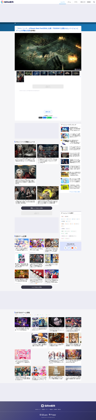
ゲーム (69, 2)
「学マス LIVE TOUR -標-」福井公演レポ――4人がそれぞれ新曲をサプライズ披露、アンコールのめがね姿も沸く (22, 328)
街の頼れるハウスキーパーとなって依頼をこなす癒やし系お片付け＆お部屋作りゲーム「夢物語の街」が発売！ (56, 344)
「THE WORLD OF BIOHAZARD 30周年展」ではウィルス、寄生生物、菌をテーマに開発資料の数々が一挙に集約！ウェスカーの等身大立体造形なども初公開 (36, 265)
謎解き (63, 223)
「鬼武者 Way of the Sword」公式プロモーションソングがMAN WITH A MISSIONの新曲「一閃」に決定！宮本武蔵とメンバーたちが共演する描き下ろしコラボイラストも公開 (51, 250)
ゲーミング (68, 221)
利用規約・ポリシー (45, 409)
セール (63, 238)
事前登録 (66, 216)
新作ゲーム (17, 314)
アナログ (74, 219)
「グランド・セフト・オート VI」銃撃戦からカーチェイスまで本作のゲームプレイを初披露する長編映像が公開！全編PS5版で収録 (73, 378)
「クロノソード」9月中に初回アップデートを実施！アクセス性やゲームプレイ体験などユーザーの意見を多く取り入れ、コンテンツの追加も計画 (25, 160)
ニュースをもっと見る (37, 287)
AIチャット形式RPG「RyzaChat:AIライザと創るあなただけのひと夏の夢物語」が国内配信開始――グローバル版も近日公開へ (73, 344)
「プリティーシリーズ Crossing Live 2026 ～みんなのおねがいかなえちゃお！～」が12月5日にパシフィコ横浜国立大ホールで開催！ (22, 362)
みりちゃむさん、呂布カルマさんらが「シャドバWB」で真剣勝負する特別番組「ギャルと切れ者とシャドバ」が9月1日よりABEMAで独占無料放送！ (51, 281)
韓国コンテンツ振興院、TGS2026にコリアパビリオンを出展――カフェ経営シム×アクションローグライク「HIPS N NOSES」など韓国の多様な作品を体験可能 (73, 329)
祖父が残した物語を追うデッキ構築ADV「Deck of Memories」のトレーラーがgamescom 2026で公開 (21, 280)
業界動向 (63, 228)
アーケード (69, 219)
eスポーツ (68, 228)
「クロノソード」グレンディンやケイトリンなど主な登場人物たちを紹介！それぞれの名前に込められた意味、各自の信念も (25, 202)
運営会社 (59, 409)
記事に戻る (48, 111)
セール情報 (22, 314)
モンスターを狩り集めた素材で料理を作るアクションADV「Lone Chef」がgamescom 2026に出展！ (73, 361)
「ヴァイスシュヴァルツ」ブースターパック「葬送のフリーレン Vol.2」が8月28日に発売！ (51, 264)
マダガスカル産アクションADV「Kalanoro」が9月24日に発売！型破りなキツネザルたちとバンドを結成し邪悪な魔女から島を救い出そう (22, 378)
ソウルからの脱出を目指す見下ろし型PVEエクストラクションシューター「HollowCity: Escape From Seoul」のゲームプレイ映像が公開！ (56, 329)
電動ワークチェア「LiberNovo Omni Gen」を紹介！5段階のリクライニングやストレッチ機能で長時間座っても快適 (56, 377)
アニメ (63, 226)
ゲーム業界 (36, 314)
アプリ (75, 2)
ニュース (63, 2)
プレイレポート (67, 231)
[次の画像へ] (48, 52)
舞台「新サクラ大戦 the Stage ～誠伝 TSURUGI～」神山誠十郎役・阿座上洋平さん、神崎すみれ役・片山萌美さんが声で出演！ (21, 265)
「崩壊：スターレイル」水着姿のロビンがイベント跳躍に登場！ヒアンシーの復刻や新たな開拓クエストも (21, 249)
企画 (66, 233)
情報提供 (51, 409)
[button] (15, 76)
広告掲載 (55, 409)
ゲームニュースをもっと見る (75, 191)
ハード (78, 219)
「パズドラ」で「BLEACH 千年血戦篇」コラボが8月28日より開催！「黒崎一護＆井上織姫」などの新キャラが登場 (39, 344)
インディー (63, 219)
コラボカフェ (77, 223)
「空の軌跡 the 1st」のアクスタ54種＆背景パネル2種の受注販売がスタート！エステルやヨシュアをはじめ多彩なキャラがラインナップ (56, 362)
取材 (62, 231)
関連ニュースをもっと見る (37, 208)
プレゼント (67, 238)
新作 (62, 216)
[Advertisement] (48, 13)
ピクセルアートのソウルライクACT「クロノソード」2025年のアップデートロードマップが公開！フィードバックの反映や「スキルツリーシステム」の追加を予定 (48, 160)
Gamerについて (38, 409)
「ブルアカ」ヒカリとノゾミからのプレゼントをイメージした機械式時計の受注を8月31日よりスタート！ (39, 328)
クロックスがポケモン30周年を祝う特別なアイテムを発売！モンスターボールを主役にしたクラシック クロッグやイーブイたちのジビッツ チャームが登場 (36, 281)
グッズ (72, 223)
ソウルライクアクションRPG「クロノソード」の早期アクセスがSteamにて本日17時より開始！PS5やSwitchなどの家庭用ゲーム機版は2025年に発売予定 (25, 181)
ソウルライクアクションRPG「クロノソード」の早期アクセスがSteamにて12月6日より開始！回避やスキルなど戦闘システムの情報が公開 (47, 202)
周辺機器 (63, 221)
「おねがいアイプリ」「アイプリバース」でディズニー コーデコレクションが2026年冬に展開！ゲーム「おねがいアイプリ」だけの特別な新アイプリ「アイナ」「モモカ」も (39, 378)
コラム (63, 233)
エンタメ (67, 223)
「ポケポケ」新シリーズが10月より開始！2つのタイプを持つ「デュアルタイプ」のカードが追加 (36, 249)
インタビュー (74, 231)
